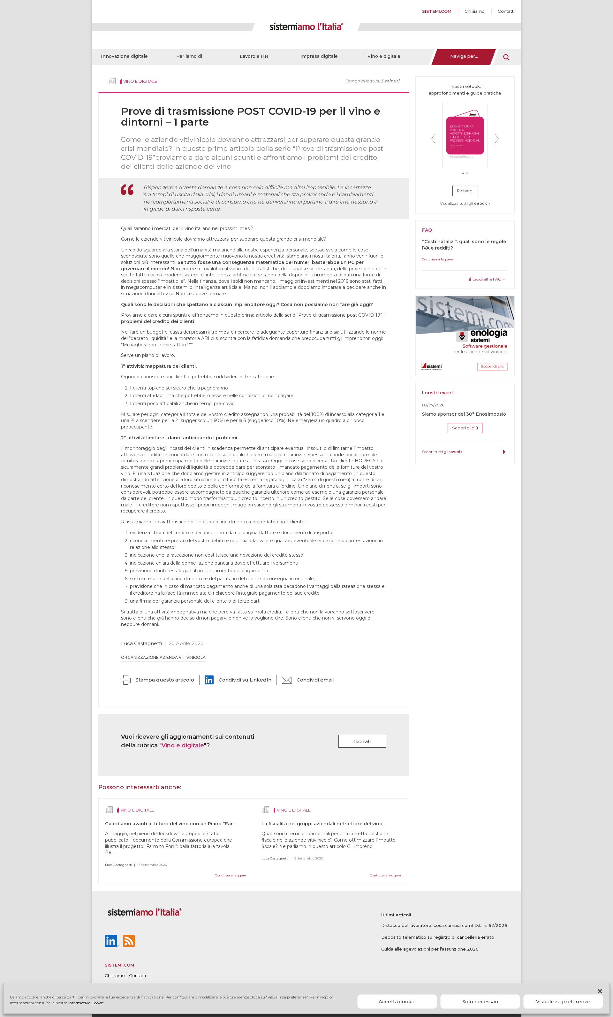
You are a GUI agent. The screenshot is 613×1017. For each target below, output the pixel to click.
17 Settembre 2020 (152, 865)
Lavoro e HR (254, 56)
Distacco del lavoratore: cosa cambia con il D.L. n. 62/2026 (444, 925)
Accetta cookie (397, 1001)
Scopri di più (465, 427)
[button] (600, 991)
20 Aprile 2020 (186, 643)
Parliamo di (189, 56)
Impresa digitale (319, 56)
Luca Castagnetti (141, 643)
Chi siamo (475, 11)
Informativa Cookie (86, 1002)
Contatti (506, 11)
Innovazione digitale (124, 56)
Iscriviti (362, 741)
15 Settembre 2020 (308, 858)
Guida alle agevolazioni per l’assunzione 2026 (430, 949)
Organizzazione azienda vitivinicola (163, 657)
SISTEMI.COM (436, 11)
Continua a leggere (230, 875)
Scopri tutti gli (442, 451)
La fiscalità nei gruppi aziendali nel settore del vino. (322, 824)
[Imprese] (112, 80)
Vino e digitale (383, 56)
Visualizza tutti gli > (465, 203)
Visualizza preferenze (563, 1001)
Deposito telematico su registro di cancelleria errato (437, 937)
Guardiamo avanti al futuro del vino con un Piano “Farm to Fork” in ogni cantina (200, 824)
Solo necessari (480, 1001)
